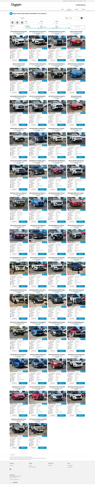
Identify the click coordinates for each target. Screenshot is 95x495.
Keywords (22, 18)
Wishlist (26, 48)
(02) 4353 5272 (14, 477)
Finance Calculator (32, 467)
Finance (76, 9)
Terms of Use (70, 467)
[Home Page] (16, 5)
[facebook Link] (85, 1)
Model (41, 21)
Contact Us (23, 60)
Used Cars (11, 465)
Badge (56, 21)
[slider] (39, 28)
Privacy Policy (70, 465)
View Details (14, 60)
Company (83, 9)
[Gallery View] (82, 18)
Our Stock (69, 9)
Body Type (12, 26)
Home (62, 9)
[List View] (84, 18)
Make (26, 21)
